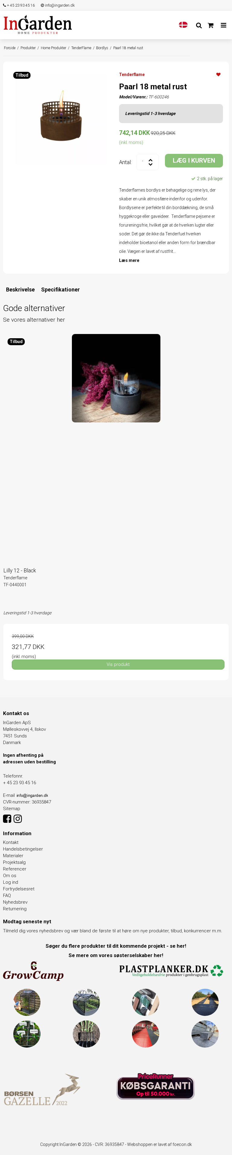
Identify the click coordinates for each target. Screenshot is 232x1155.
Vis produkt (118, 664)
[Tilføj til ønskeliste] (218, 74)
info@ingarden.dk (59, 5)
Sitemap (11, 808)
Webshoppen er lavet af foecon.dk (159, 1144)
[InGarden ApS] (37, 24)
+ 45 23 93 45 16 (20, 5)
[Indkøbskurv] (210, 25)
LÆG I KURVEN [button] (194, 160)
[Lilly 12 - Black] (116, 446)
